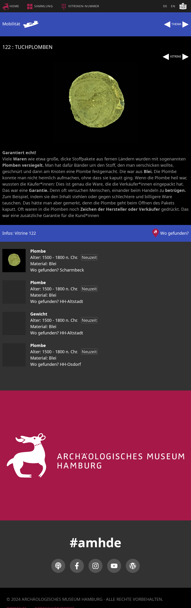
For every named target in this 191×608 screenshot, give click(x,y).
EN (173, 6)
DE (165, 6)
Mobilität (11, 24)
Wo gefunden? (174, 233)
